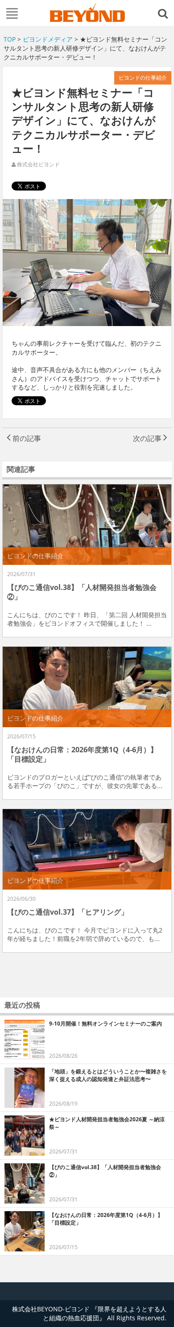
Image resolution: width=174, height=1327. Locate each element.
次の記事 (148, 438)
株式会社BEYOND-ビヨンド (87, 12)
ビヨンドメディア (48, 39)
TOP (10, 39)
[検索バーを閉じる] (164, 13)
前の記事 (26, 438)
